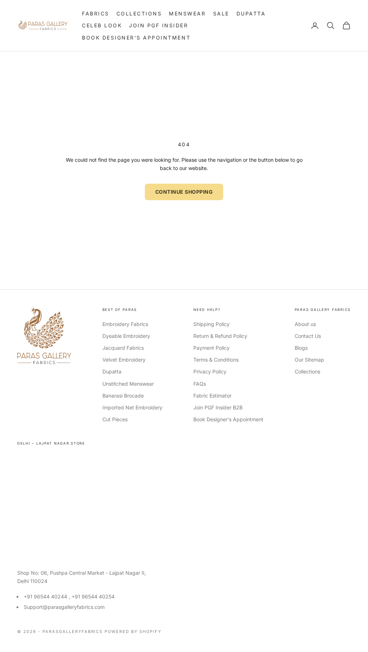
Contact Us (308, 336)
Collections (139, 13)
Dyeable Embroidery (126, 336)
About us (305, 324)
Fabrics (95, 13)
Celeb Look (102, 25)
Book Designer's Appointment (136, 38)
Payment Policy (211, 348)
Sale (221, 13)
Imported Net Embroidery (132, 407)
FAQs (199, 384)
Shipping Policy (211, 324)
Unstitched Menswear (128, 384)
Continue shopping (184, 192)
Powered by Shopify (133, 631)
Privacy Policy (209, 371)
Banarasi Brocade (123, 395)
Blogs (301, 348)
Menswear (187, 13)
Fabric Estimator (212, 395)
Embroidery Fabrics (125, 324)
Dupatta (251, 13)
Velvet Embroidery (124, 360)
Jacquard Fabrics (123, 348)
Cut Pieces (115, 419)
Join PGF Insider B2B (218, 407)
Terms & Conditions (216, 360)
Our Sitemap (309, 360)
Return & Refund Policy (220, 336)
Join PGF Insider (158, 25)
